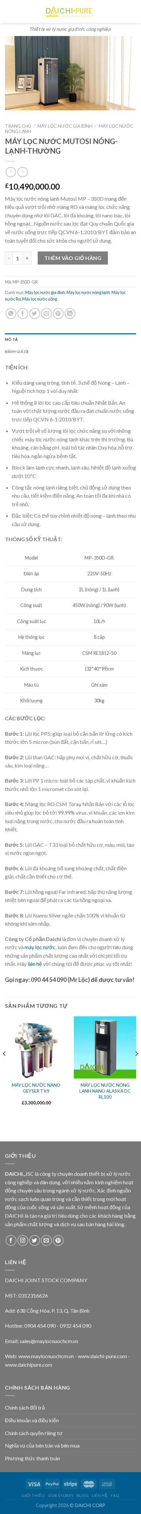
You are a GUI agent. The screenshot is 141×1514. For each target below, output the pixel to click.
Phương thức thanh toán (32, 1458)
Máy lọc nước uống (39, 299)
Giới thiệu (33, 1495)
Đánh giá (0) (17, 351)
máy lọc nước (40, 947)
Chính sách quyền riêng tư (34, 1433)
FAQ (115, 1495)
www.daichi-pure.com (102, 1356)
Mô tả (11, 339)
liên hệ (35, 964)
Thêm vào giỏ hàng (72, 258)
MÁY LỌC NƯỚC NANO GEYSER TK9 (36, 1088)
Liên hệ (100, 1495)
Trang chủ (18, 126)
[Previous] (4, 1067)
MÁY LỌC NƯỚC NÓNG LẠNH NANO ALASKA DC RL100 (105, 1090)
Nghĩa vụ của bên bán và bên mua (42, 1445)
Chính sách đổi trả (25, 1407)
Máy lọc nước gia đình (64, 126)
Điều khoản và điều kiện (32, 1420)
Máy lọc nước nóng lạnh (88, 292)
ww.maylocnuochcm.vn (48, 1356)
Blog (83, 1495)
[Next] (136, 1067)
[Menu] (8, 11)
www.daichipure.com (28, 1364)
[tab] (70, 339)
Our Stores (60, 1495)
